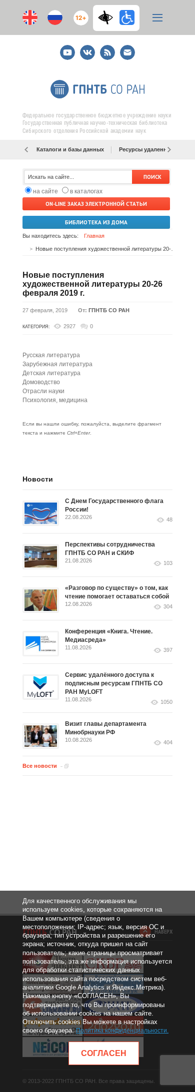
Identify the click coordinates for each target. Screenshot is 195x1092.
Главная (94, 236)
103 (168, 563)
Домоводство (41, 382)
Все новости (39, 766)
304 (168, 606)
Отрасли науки (43, 391)
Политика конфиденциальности (121, 1030)
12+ (79, 13)
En (30, 17)
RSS (106, 48)
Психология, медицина (55, 400)
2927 (70, 326)
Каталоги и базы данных (70, 149)
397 (168, 650)
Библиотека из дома (96, 222)
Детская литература (51, 373)
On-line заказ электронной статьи (96, 203)
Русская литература (51, 355)
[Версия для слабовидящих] (108, 17)
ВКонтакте (87, 48)
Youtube (67, 48)
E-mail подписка (127, 52)
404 (168, 742)
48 (169, 520)
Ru (55, 17)
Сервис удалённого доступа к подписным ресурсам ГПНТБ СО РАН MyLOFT (113, 683)
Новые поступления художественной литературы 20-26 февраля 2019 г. (92, 284)
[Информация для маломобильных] (127, 17)
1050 (166, 702)
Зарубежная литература (57, 364)
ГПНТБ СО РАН (109, 310)
